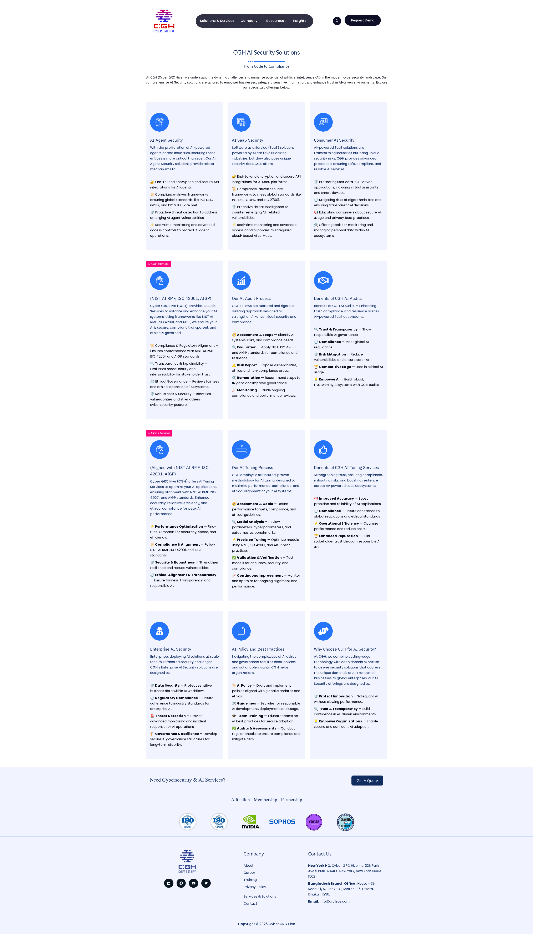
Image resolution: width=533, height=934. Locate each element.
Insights (299, 20)
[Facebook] (181, 883)
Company (248, 20)
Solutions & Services (217, 20)
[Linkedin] (168, 883)
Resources (275, 20)
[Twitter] (206, 883)
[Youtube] (193, 883)
